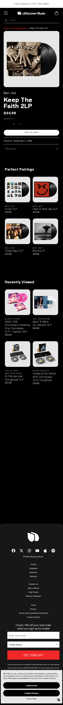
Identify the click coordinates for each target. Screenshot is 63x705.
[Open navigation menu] (6, 13)
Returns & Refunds (33, 596)
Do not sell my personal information (33, 613)
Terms (33, 605)
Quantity (9, 119)
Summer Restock (19, 28)
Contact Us (33, 584)
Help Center (33, 592)
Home (6, 28)
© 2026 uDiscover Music (33, 557)
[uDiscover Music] (31, 13)
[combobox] (31, 20)
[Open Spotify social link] (53, 550)
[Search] (6, 20)
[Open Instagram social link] (29, 550)
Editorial (33, 576)
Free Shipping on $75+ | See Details (31, 4)
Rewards (33, 572)
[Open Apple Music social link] (45, 550)
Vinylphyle (33, 568)
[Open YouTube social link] (37, 550)
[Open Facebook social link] (13, 550)
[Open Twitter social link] (21, 550)
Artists (33, 564)
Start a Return (33, 588)
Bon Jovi (10, 93)
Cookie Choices (33, 617)
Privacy (33, 609)
